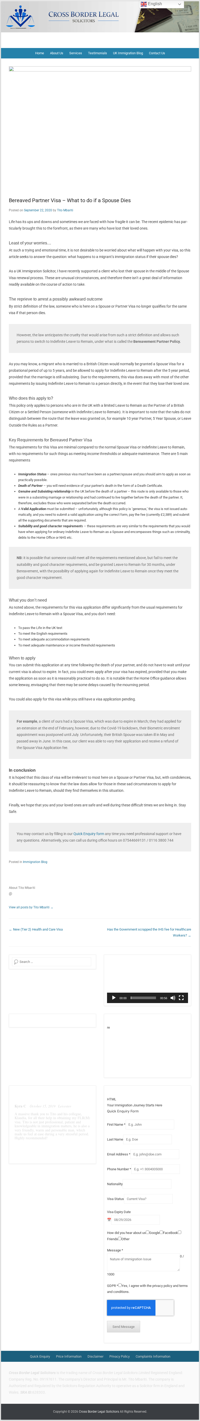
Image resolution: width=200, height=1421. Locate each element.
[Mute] (173, 997)
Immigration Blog (35, 862)
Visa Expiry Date (119, 1212)
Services (75, 53)
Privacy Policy (119, 1356)
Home (39, 53)
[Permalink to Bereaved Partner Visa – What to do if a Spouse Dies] (100, 127)
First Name (116, 1124)
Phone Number (119, 1169)
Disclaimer (95, 1356)
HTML (111, 1099)
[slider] (143, 998)
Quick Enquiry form (88, 834)
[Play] (113, 997)
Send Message (124, 1327)
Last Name (115, 1139)
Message (115, 1250)
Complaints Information (153, 1356)
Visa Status (115, 1199)
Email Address (118, 1154)
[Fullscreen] (181, 997)
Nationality (115, 1184)
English (154, 4)
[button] (147, 980)
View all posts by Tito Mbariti (31, 907)
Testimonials (97, 53)
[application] (147, 980)
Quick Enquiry (40, 1356)
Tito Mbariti (65, 210)
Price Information (69, 1356)
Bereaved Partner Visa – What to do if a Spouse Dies (70, 200)
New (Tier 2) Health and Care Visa (36, 929)
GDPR (112, 1286)
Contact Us (157, 53)
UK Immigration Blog (128, 53)
